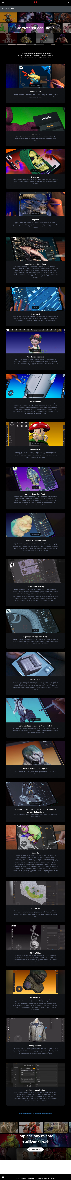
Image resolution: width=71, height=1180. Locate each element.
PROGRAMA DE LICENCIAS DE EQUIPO (45, 1178)
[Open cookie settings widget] (3, 1177)
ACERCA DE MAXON (21, 1178)
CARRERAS (31, 1178)
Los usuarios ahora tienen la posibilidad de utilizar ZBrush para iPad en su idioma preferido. (35, 815)
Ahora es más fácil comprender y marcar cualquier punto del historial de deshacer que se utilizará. (35, 772)
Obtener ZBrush (35, 1149)
